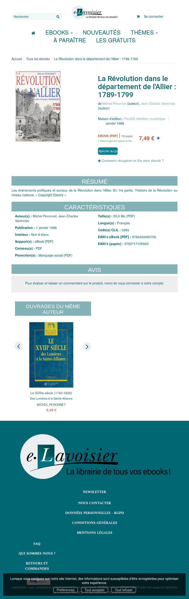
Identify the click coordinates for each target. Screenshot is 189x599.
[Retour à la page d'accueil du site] (94, 12)
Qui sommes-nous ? (37, 553)
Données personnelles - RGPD (94, 513)
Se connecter (153, 16)
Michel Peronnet (114, 103)
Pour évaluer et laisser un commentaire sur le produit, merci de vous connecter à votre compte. (94, 283)
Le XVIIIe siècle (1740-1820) (51, 393)
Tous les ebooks (38, 58)
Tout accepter (95, 589)
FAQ (36, 544)
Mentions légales (94, 533)
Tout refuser (124, 589)
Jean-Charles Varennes (158, 103)
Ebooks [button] (57, 32)
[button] (38, 106)
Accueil (17, 58)
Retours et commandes (37, 566)
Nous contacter (94, 503)
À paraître (69, 40)
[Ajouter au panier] (108, 151)
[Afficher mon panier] (138, 16)
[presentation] (19, 346)
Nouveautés (102, 32)
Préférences (65, 589)
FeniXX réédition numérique (144, 118)
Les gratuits (116, 40)
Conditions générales (94, 523)
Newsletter (94, 492)
